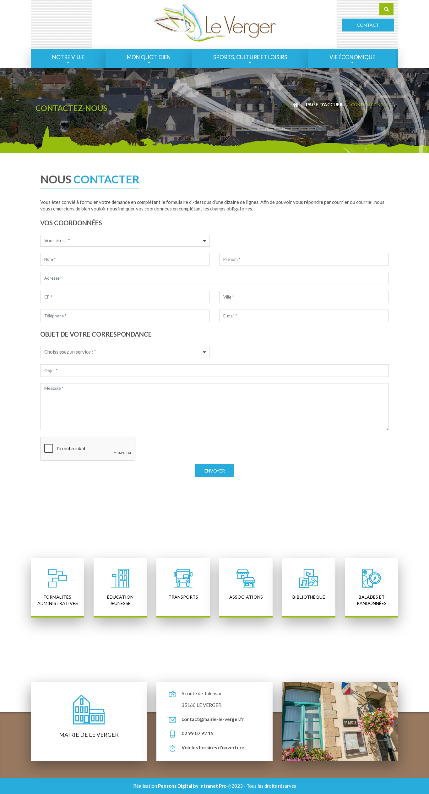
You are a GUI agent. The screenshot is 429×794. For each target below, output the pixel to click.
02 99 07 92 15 (198, 733)
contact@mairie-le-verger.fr (213, 719)
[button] (68, 58)
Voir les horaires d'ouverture (213, 747)
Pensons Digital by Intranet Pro (192, 786)
